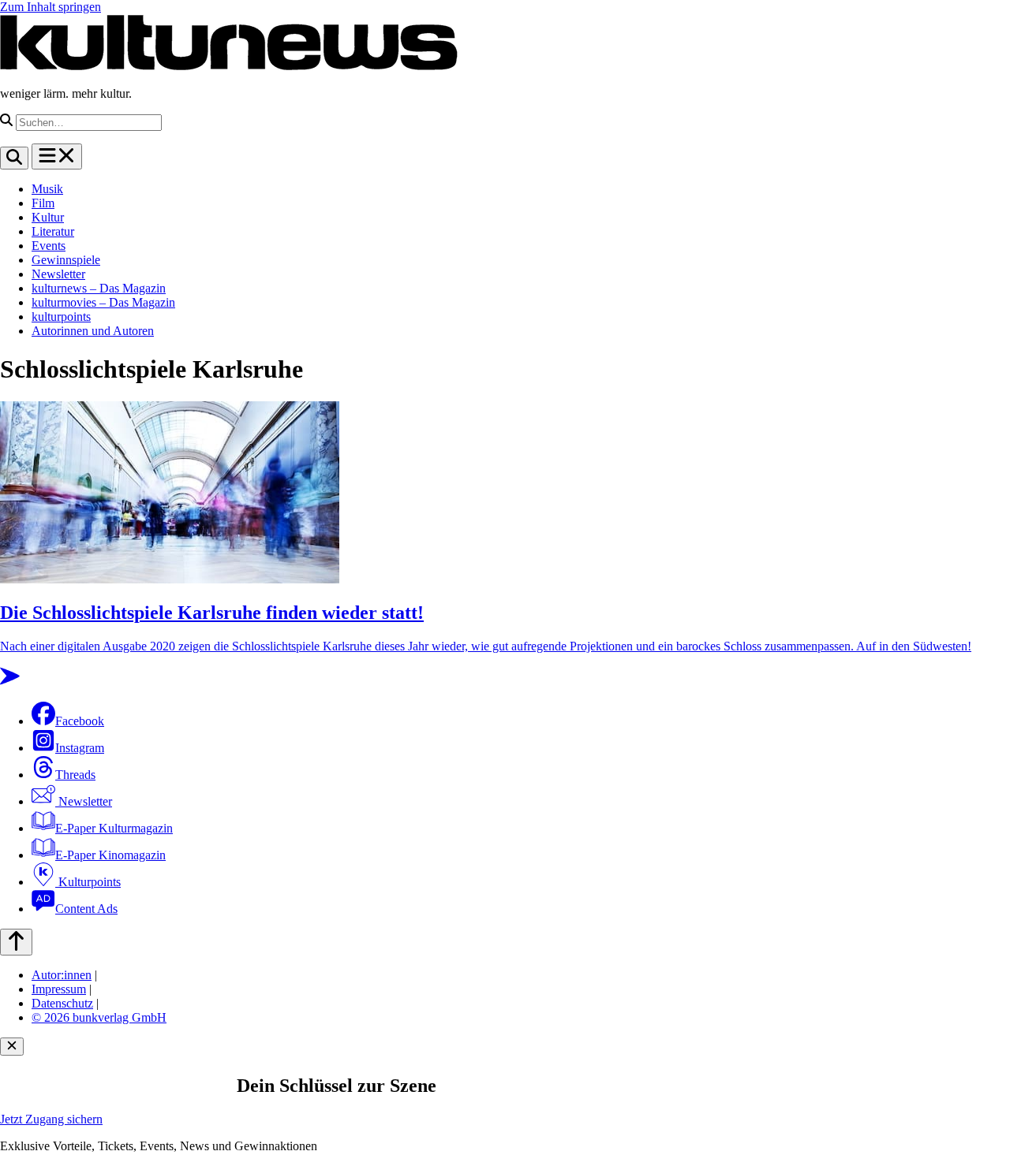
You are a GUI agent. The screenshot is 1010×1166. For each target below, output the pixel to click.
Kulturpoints (88, 881)
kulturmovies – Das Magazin (103, 302)
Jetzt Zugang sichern (51, 1119)
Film (43, 203)
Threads (75, 774)
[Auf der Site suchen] (14, 158)
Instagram (79, 747)
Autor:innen (62, 975)
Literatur (53, 231)
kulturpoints (61, 316)
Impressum (59, 989)
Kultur (48, 217)
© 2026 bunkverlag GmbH (99, 1017)
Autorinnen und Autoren (93, 330)
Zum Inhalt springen (50, 6)
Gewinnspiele (66, 259)
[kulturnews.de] (229, 66)
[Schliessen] (12, 1046)
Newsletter (58, 274)
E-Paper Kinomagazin (110, 855)
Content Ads (86, 908)
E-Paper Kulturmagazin (114, 828)
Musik (47, 189)
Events (48, 245)
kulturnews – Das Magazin (99, 288)
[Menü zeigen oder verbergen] (57, 156)
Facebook (79, 721)
